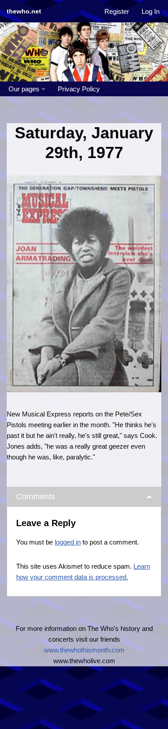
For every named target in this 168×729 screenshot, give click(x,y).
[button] (43, 89)
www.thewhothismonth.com (84, 650)
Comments (35, 496)
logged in (68, 542)
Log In (150, 11)
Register (116, 11)
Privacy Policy (79, 89)
